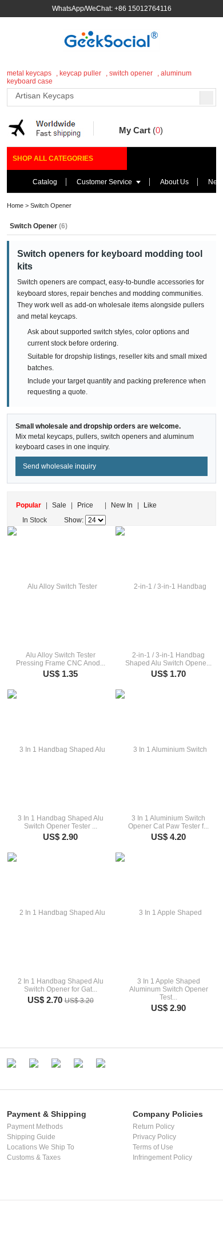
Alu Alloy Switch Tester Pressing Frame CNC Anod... (60, 659)
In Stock (34, 520)
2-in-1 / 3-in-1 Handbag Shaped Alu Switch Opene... (168, 659)
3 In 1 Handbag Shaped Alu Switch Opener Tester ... (60, 822)
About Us (174, 182)
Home (15, 205)
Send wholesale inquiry (59, 466)
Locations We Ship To (40, 1147)
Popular (28, 505)
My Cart (134, 130)
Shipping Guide (31, 1137)
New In (122, 505)
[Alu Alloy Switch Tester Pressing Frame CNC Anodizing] (57, 586)
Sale (59, 505)
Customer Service (104, 182)
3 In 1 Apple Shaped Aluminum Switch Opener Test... (168, 989)
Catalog (45, 182)
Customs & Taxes (34, 1157)
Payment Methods (35, 1127)
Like (150, 505)
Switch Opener (50, 205)
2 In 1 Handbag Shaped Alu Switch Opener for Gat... (60, 985)
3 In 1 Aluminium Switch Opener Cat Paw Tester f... (168, 822)
